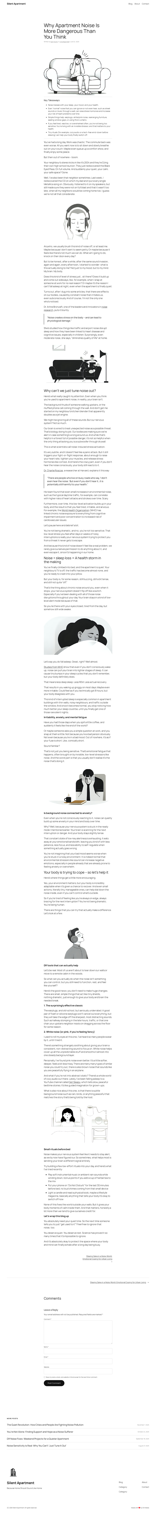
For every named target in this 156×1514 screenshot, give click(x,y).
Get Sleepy (74, 1082)
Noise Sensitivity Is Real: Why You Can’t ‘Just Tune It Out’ (36, 1445)
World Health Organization (75, 510)
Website (46, 1367)
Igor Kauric (54, 42)
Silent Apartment (16, 3)
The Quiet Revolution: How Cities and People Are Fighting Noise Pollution (45, 1425)
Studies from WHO (53, 667)
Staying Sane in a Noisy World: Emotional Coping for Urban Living (97, 1257)
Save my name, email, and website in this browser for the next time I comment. (71, 1377)
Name (46, 1347)
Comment (47, 1319)
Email (46, 1357)
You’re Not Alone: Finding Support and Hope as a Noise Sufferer (40, 1432)
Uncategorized (64, 42)
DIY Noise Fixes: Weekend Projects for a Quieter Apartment (38, 1439)
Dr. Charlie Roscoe (53, 470)
